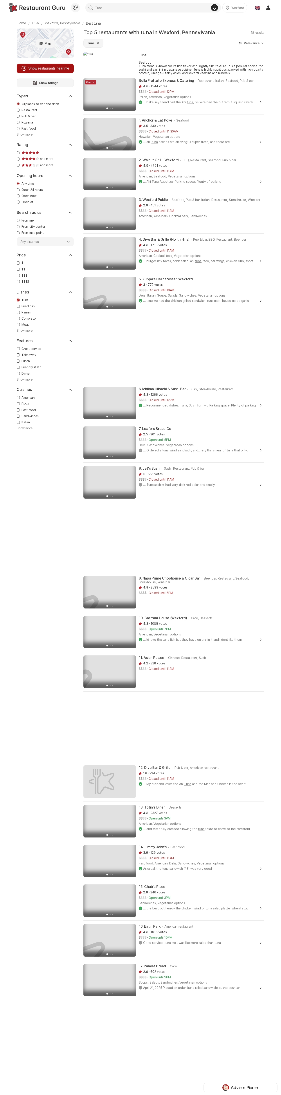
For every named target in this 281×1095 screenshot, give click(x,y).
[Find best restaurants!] (37, 7)
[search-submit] (90, 7)
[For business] (75, 8)
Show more (25, 134)
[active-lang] (257, 7)
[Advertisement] (173, 349)
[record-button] (214, 7)
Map (48, 43)
